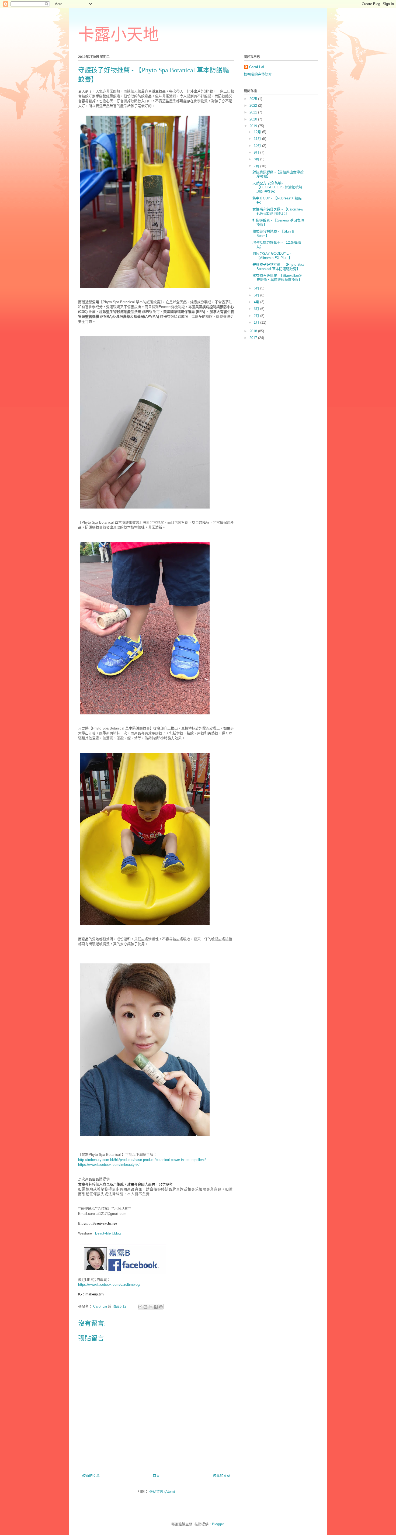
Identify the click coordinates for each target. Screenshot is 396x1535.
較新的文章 (91, 1476)
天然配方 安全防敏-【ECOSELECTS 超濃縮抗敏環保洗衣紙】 (277, 187)
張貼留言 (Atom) (162, 1491)
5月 (257, 295)
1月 (257, 322)
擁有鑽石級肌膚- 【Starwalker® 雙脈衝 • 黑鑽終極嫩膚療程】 (277, 278)
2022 (253, 105)
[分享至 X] (150, 1306)
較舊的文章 (221, 1476)
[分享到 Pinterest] (161, 1306)
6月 (257, 288)
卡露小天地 (118, 35)
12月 (258, 132)
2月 (257, 316)
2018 (253, 331)
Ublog (116, 1233)
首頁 (156, 1476)
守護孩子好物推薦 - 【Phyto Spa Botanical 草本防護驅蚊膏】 (278, 266)
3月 (257, 309)
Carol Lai (256, 67)
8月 (257, 159)
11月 (258, 139)
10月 (258, 146)
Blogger (218, 1524)
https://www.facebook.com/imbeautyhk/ (109, 1165)
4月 (257, 302)
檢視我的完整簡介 (258, 74)
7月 (257, 166)
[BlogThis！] (145, 1306)
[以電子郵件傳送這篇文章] (140, 1306)
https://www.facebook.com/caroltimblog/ (109, 1284)
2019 (253, 126)
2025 (253, 99)
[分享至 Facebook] (155, 1306)
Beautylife (103, 1233)
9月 (257, 152)
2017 (253, 338)
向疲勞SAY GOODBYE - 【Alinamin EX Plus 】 (272, 255)
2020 (253, 119)
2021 (253, 112)
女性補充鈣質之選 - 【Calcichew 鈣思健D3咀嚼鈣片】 (277, 211)
